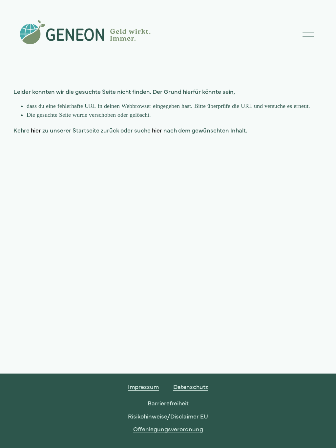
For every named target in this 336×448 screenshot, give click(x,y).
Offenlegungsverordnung (168, 429)
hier (36, 130)
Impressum (143, 386)
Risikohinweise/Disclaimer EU (168, 416)
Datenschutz (190, 386)
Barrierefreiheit (168, 403)
